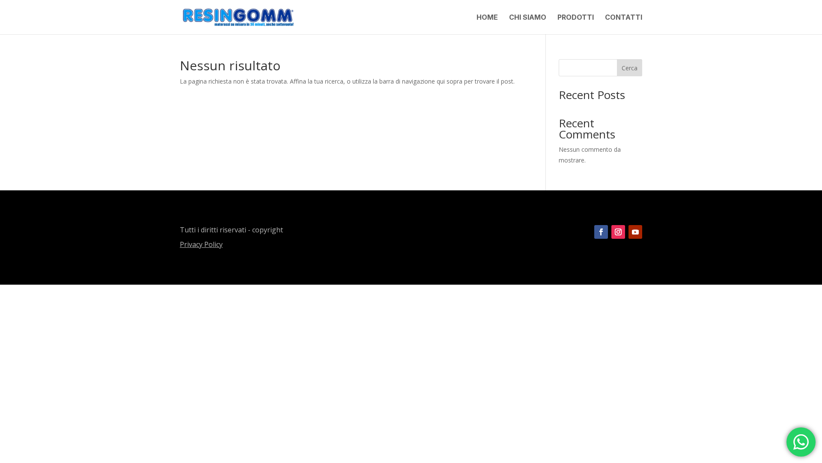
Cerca (629, 68)
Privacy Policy (201, 244)
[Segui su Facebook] (601, 232)
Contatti (623, 17)
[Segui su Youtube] (635, 232)
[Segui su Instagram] (618, 232)
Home (487, 17)
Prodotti (575, 17)
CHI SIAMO (527, 17)
